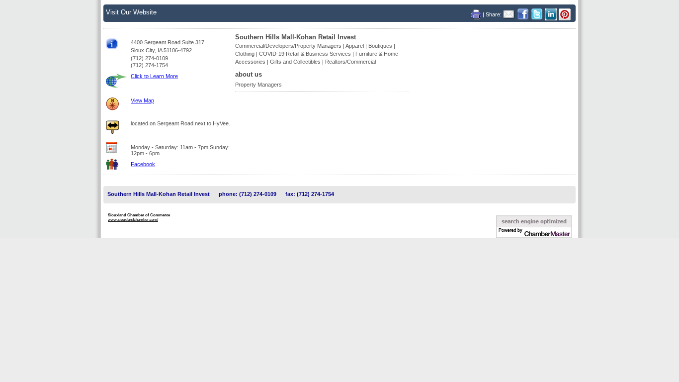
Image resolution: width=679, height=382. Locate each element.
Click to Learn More (154, 76)
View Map (142, 100)
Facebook (143, 164)
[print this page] (477, 14)
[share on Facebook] (524, 14)
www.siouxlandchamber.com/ (133, 219)
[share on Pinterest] (565, 14)
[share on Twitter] (538, 14)
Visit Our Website (131, 12)
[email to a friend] (510, 14)
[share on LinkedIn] (552, 14)
